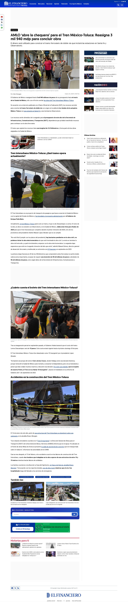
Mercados (41, 4)
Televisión (64, 4)
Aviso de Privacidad (76, 600)
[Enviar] (74, 514)
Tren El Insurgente (43, 441)
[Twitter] (121, 1)
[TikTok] (125, 1)
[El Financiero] (16, 3)
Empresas (14, 30)
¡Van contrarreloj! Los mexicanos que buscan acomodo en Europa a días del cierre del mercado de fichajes (105, 59)
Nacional (49, 4)
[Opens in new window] (89, 59)
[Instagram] (122, 1)
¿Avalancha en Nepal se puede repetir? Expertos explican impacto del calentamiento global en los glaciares (32, 545)
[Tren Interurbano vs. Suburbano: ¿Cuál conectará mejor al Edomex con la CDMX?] (23, 142)
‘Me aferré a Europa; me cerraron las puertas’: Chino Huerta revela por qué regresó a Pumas (105, 68)
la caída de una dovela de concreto (52, 447)
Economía (33, 4)
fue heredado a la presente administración (49, 216)
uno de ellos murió (49, 468)
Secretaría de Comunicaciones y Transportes (61, 476)
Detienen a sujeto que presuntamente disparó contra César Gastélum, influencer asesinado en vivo (68, 554)
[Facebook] (119, 1)
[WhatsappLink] (40, 527)
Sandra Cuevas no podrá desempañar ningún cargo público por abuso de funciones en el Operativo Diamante (105, 108)
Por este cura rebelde (60, 367)
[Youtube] (124, 1)
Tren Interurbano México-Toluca (26, 476)
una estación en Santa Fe (32, 111)
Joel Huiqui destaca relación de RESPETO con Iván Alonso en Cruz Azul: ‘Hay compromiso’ (105, 76)
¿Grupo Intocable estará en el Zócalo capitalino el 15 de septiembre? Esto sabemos (105, 100)
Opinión (56, 4)
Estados (86, 4)
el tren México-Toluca (27, 224)
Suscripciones (67, 600)
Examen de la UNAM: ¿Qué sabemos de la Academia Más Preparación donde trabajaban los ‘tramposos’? (33, 554)
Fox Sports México (76, 4)
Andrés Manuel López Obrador (42, 476)
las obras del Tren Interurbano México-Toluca (59, 100)
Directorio (59, 600)
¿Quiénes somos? (51, 600)
